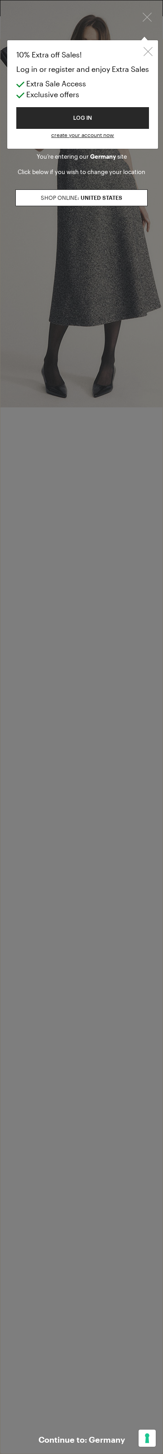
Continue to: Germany (81, 1440)
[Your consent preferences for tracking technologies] (147, 1438)
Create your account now (82, 135)
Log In (82, 118)
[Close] (147, 16)
